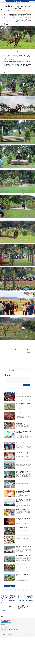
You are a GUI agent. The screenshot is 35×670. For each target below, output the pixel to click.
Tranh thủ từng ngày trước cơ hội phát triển (22, 575)
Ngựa (27, 368)
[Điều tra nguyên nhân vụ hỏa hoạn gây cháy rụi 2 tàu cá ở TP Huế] (9, 521)
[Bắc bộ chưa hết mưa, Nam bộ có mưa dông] (9, 567)
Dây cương (18, 368)
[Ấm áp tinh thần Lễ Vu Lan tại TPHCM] (9, 512)
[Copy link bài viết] (2, 23)
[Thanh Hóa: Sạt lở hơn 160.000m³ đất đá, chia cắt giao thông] (9, 406)
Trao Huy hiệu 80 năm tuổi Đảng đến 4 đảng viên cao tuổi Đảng (4, 597)
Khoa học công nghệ (21, 601)
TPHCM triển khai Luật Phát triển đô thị (23, 555)
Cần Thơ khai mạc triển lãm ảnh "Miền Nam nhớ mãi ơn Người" (4, 614)
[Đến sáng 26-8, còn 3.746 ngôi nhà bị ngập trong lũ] (9, 549)
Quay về (3, 1)
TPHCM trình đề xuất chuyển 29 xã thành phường (23, 463)
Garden (22, 368)
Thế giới (4, 600)
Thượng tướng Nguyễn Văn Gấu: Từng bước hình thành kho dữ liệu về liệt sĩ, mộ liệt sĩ (23, 453)
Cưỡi (9, 370)
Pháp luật (21, 593)
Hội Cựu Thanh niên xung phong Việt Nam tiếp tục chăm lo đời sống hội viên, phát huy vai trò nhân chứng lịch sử (23, 500)
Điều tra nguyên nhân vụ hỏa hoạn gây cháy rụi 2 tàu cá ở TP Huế (23, 519)
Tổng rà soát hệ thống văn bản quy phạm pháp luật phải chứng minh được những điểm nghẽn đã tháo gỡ (23, 491)
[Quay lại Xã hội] (2, 28)
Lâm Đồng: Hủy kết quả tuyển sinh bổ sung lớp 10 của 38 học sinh (12, 604)
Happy (25, 368)
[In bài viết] (2, 20)
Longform (17, 1)
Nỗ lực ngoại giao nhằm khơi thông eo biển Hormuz (4, 604)
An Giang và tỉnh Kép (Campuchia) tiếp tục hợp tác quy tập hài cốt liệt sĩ (23, 472)
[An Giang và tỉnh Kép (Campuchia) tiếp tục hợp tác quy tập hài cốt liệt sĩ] (9, 474)
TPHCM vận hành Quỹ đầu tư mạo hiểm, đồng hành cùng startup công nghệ (21, 606)
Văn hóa (4, 610)
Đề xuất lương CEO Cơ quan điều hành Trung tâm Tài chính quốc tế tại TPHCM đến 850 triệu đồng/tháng (23, 444)
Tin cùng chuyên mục (10, 392)
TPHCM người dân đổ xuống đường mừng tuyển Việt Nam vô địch (23, 394)
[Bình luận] (2, 25)
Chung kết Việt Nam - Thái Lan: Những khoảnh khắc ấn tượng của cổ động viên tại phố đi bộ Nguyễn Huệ (23, 414)
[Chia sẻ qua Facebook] (32, 1)
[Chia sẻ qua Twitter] (34, 1)
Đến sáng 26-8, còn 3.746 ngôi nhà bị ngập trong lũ (23, 547)
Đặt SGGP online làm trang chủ (30, 634)
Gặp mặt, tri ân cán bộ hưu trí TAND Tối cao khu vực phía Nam (23, 432)
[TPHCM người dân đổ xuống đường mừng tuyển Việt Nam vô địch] (9, 397)
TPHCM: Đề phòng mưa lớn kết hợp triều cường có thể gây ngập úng (23, 481)
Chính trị (4, 593)
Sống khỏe (30, 600)
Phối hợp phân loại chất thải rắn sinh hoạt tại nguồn (30, 596)
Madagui (10, 368)
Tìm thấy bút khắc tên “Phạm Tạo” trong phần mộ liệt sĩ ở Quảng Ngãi (23, 528)
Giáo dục (12, 600)
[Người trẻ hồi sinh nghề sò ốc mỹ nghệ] (9, 540)
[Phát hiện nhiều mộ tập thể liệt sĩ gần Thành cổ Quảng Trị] (9, 425)
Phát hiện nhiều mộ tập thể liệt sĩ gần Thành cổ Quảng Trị (22, 423)
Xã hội (17, 3)
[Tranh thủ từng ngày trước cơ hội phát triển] (9, 577)
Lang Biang (13, 368)
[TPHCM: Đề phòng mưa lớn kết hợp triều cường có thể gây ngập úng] (9, 484)
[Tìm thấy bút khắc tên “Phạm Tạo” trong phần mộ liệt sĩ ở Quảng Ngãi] (9, 531)
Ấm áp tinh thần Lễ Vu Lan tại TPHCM (22, 509)
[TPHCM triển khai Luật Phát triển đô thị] (9, 558)
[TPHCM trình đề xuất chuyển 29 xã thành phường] (9, 465)
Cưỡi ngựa (12, 370)
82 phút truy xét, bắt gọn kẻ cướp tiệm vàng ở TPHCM (21, 596)
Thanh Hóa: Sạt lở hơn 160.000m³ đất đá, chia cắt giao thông (23, 404)
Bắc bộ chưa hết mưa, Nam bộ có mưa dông (22, 565)
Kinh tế (29, 593)
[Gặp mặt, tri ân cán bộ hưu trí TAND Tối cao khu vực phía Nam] (9, 434)
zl (30, 1)
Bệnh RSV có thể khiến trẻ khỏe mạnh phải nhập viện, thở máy (30, 604)
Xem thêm (9, 586)
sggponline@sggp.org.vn (5, 627)
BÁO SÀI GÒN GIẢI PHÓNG (6, 622)
